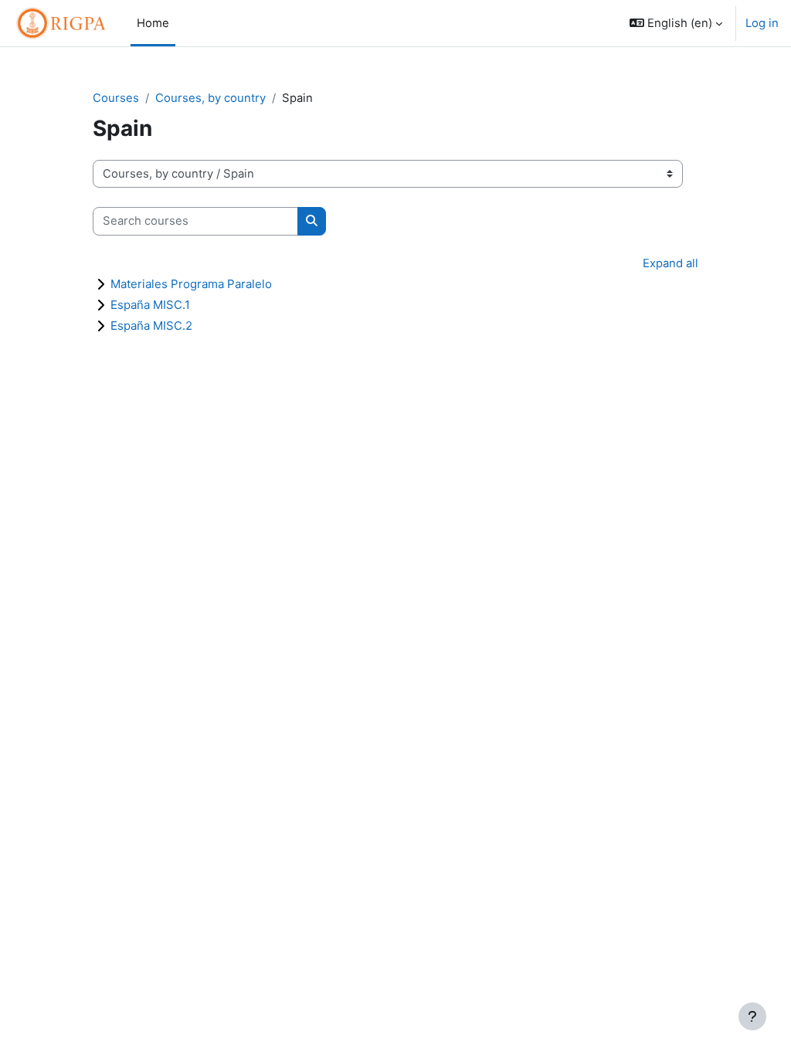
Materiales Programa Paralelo (191, 283)
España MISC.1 (150, 304)
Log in (762, 23)
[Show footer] (752, 1016)
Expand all (670, 263)
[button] (676, 23)
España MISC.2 (151, 325)
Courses (116, 98)
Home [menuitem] (153, 23)
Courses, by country (210, 98)
